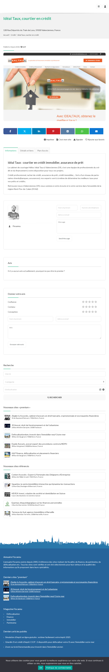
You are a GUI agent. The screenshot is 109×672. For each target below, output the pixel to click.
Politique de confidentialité (58, 668)
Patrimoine (11, 623)
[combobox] (54, 382)
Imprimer (50, 139)
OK (40, 668)
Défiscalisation (13, 614)
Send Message (64, 238)
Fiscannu (16, 226)
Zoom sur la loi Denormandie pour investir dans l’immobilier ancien (34, 647)
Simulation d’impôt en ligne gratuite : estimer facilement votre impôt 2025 (37, 637)
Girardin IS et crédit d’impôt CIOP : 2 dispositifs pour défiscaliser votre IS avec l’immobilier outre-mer (49, 642)
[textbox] (54, 382)
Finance (10, 617)
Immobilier (11, 620)
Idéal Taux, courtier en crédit (28, 35)
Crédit (13, 35)
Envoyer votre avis (17, 344)
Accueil (6, 35)
